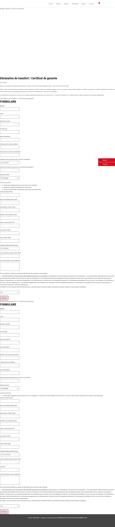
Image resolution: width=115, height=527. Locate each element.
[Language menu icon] (103, 3)
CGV (85, 518)
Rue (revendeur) (5, 347)
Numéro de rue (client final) (8, 214)
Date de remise (4, 174)
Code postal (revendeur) (7, 362)
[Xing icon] (61, 521)
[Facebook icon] (54, 521)
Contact (2, 466)
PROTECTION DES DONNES (74, 518)
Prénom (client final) (6, 192)
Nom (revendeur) (5, 136)
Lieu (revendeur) (5, 370)
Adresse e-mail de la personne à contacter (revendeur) (16, 167)
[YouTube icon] (55, 521)
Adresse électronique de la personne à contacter (15, 377)
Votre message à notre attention (10, 260)
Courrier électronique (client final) (10, 253)
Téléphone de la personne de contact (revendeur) (15, 159)
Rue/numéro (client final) (7, 207)
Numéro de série (5, 121)
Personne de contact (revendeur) (10, 152)
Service (8, 8)
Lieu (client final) (5, 230)
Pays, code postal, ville (7, 222)
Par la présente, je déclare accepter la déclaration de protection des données (23, 273)
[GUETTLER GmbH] (18, 4)
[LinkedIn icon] (57, 521)
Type (1, 113)
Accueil (2, 8)
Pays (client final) (5, 237)
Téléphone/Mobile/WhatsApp (9, 245)
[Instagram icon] (59, 521)
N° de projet (3, 129)
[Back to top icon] (107, 523)
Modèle (2, 106)
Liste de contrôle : (5, 182)
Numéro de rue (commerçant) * (9, 354)
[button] (106, 160)
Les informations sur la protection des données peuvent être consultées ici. (25, 276)
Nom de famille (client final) (8, 199)
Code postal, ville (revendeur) (9, 144)
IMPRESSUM (61, 518)
